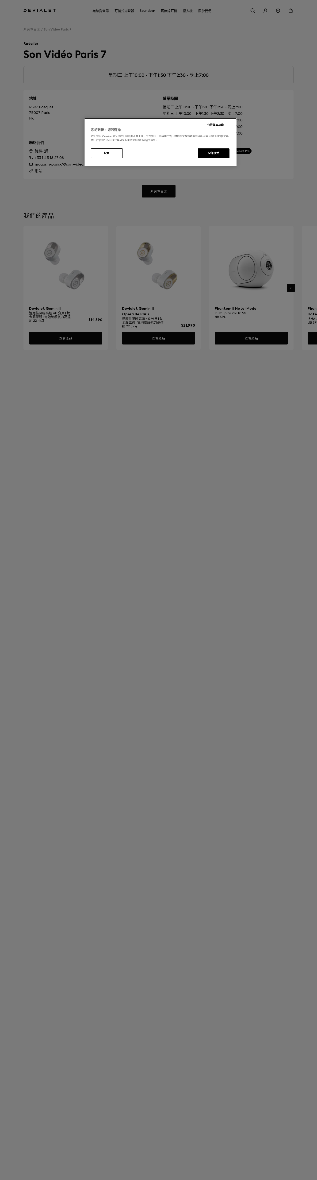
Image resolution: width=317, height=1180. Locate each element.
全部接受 (213, 153)
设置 (106, 153)
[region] (160, 142)
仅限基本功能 (215, 125)
